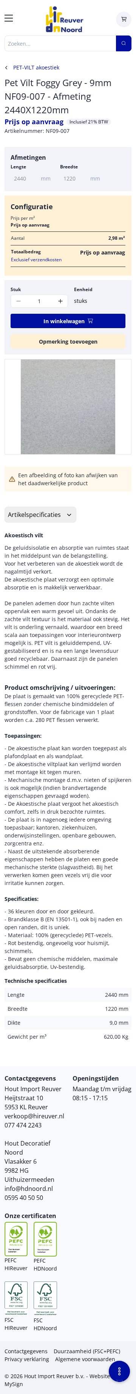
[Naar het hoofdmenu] (9, 19)
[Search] (123, 43)
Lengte (18, 166)
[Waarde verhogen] (60, 301)
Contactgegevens (26, 1351)
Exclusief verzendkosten (36, 259)
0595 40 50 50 (24, 1198)
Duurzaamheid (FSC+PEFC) (87, 1351)
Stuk (16, 289)
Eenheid (83, 289)
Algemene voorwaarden (85, 1359)
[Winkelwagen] (123, 19)
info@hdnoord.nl (29, 1188)
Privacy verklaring (27, 1359)
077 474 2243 (23, 1125)
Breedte (69, 166)
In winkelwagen (64, 321)
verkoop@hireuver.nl (34, 1116)
